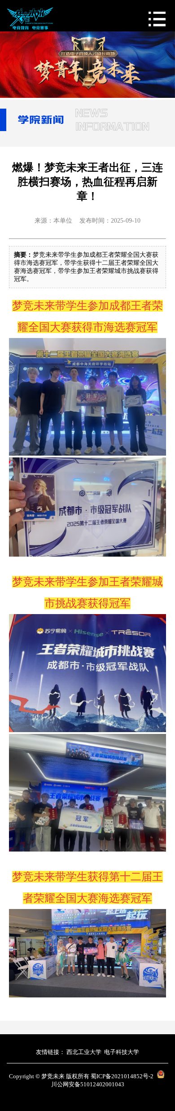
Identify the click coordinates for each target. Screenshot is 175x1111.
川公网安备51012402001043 (87, 1084)
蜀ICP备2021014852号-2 (122, 1076)
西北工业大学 (83, 1052)
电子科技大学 (121, 1052)
